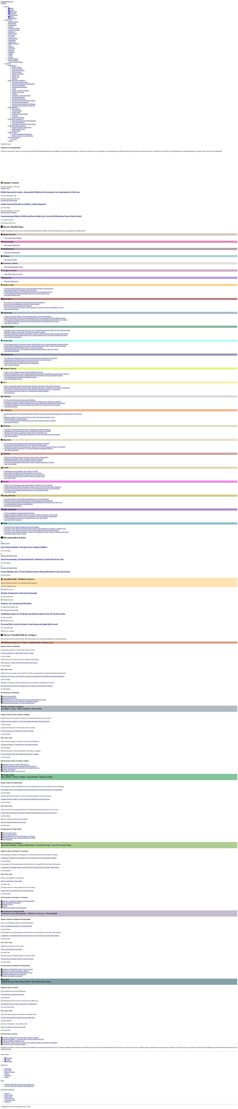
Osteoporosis (12, 42)
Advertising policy (9, 1100)
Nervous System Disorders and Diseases (24, 104)
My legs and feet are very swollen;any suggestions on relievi (20, 701)
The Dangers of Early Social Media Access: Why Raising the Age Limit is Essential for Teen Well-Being (31, 789)
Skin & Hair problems (18, 85)
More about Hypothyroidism (12, 337)
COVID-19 (11, 48)
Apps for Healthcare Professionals (22, 134)
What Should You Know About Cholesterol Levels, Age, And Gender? (27, 518)
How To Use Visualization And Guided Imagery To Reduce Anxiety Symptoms (29, 485)
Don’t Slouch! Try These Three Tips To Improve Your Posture (19, 662)
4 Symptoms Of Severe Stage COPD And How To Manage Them (25, 476)
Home (11, 8)
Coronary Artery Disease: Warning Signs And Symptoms (22, 527)
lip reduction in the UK (10, 698)
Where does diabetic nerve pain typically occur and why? (20, 766)
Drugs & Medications (18, 122)
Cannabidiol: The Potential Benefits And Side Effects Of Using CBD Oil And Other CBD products (30, 867)
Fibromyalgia (12, 23)
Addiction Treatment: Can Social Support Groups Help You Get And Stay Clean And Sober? (33, 405)
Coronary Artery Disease (15, 62)
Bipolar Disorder (13, 22)
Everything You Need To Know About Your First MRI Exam (19, 1004)
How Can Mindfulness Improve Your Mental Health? (16, 926)
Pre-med (14, 139)
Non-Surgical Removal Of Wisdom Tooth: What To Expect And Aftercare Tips (29, 292)
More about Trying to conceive (13, 274)
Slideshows (7, 1075)
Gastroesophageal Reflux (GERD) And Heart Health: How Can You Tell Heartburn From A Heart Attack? (41, 216)
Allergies (10, 27)
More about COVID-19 (11, 422)
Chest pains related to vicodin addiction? (15, 908)
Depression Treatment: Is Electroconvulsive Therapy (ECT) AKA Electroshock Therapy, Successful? (35, 447)
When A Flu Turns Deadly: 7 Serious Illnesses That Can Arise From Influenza (28, 316)
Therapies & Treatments (15, 119)
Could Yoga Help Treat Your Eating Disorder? (19, 504)
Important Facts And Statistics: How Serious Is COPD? (22, 471)
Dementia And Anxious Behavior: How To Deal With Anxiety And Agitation (28, 431)
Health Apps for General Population (22, 136)
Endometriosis (12, 25)
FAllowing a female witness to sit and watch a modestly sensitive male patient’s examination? (30, 1042)
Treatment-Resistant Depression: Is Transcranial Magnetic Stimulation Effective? (29, 448)
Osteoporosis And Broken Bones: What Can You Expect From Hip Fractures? (29, 360)
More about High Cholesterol (13, 520)
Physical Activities (17, 69)
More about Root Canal (11, 309)
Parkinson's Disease (14, 28)
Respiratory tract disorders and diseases (23, 105)
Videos (12, 17)
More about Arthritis (10, 464)
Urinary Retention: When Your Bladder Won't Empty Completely (20, 754)
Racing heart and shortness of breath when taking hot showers (21, 768)
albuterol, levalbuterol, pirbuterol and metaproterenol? (18, 901)
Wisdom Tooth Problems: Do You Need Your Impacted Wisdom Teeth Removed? (29, 288)
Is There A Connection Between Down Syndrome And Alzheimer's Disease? (28, 429)
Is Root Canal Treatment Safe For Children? (19, 306)
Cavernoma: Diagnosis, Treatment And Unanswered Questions (19, 744)
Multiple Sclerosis (13, 43)
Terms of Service (9, 1098)
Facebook (9, 1058)
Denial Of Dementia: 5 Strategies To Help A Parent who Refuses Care (26, 433)
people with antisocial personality (12, 976)
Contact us (7, 1102)
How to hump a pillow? (10, 834)
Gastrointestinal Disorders (19, 87)
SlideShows (13, 18)
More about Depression (11, 450)
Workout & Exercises (18, 70)
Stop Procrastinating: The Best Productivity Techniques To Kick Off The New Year (32, 559)
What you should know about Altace (11, 881)
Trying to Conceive (14, 30)
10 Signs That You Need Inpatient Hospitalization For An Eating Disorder (27, 499)
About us (7, 1093)
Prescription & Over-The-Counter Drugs (24, 124)
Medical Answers (9, 1072)
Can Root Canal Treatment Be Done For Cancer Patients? (23, 304)
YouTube (9, 1061)
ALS (9, 45)
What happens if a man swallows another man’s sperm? (19, 838)
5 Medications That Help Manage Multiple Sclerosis (21, 377)
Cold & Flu (11, 37)
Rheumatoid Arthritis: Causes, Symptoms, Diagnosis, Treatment (24, 459)
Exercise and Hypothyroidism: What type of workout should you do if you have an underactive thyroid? (36, 335)
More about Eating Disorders (12, 506)
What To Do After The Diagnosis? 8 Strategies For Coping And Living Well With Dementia (33, 434)
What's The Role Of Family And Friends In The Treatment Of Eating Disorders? (29, 501)
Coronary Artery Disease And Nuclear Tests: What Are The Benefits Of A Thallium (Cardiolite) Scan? (36, 528)
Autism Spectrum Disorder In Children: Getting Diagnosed (23, 204)
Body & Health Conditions (16, 80)
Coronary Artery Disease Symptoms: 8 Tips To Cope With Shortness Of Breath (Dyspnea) (32, 530)
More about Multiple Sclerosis (13, 379)
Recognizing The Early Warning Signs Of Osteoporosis (22, 361)
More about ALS (9, 393)
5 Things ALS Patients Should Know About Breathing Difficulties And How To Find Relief (33, 389)
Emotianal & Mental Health (16, 126)
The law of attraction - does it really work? (13, 1027)
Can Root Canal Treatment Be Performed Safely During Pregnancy (25, 302)
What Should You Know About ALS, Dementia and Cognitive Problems (27, 391)
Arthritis (10, 53)
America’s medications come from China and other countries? (21, 1037)
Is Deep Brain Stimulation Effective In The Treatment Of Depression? (26, 445)
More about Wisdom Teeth (12, 295)
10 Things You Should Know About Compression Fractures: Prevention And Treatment (31, 358)
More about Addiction (10, 406)
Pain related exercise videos (20, 82)
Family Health (12, 107)
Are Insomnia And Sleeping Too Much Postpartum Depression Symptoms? (28, 443)
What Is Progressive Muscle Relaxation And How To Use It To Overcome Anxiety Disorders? (33, 487)
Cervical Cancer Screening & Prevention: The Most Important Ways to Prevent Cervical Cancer (29, 813)
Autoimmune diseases (18, 97)
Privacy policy (8, 1095)
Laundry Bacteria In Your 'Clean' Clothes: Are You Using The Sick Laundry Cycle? (30, 417)
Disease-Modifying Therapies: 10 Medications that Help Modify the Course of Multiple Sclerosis (34, 375)
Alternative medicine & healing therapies (24, 121)
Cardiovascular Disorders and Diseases (23, 84)
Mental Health (16, 131)
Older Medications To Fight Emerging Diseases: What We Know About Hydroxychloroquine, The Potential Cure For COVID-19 (44, 414)
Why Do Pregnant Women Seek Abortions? (13, 822)
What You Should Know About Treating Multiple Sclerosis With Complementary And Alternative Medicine (37, 374)
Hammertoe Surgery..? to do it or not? (14, 771)
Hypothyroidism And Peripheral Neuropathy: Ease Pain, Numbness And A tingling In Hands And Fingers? (37, 333)
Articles (11, 10)
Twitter (8, 1060)
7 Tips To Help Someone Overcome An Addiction (20, 400)
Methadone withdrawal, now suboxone (14, 974)
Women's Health (17, 110)
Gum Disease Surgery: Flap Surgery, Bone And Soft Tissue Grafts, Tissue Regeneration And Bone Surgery (37, 344)
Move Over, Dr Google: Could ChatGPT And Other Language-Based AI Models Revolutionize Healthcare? (32, 676)
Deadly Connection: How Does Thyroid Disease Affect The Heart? (25, 332)
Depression (11, 52)
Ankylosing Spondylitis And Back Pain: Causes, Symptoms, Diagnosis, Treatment (30, 462)
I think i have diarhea (9, 769)
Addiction (11, 47)
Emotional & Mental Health (9, 200)
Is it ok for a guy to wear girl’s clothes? (14, 1044)
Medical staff (8, 1097)
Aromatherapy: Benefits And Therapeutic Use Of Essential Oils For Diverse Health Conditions (28, 858)
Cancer (14, 89)
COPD (10, 55)
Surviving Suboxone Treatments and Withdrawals (19, 1086)
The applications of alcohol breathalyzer (12, 994)
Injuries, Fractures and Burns (20, 90)
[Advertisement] (119, 167)
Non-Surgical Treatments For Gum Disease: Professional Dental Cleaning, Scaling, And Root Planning (36, 346)
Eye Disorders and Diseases (20, 102)
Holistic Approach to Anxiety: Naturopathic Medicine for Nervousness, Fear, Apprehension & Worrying (40, 192)
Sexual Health (16, 112)
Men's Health (16, 109)
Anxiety (10, 57)
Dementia (11, 50)
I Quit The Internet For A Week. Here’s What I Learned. (17, 653)
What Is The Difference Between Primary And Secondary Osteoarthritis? (27, 457)
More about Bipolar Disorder (12, 238)
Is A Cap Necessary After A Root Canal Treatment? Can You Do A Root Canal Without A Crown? (35, 307)
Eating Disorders (13, 58)
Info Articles (8, 1070)
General (10, 141)
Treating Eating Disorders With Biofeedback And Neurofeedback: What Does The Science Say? (34, 502)
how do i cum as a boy (9, 833)
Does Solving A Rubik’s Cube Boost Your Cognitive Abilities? (24, 547)
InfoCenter (13, 13)
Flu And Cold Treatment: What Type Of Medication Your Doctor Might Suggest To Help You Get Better (36, 320)
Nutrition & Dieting (17, 74)
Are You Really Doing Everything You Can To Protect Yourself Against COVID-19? (31, 420)
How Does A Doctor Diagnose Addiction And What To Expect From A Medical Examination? (33, 401)
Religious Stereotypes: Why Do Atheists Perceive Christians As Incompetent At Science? (27, 686)
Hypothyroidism (13, 38)
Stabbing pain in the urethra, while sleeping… (16, 764)
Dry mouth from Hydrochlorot (12, 903)
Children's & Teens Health (19, 114)
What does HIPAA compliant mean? (13, 1041)
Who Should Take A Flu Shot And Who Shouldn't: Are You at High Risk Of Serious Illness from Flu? (36, 318)
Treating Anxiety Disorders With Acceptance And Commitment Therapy (27, 490)
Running (14, 79)
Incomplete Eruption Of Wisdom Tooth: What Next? (21, 290)
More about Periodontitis (11, 351)
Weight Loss (15, 77)
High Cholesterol (13, 60)
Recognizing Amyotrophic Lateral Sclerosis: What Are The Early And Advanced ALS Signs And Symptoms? (38, 388)
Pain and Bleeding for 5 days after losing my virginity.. (19, 836)
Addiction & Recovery (18, 129)
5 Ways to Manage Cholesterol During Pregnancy (20, 513)
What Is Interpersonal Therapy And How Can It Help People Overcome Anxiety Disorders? (33, 488)
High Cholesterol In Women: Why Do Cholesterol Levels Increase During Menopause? (31, 516)
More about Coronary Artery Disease (15, 533)
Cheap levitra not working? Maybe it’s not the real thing (17, 890)
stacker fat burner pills (9, 696)
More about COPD (10, 478)
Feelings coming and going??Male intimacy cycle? (18, 972)
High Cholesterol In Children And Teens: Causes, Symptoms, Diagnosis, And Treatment (32, 515)
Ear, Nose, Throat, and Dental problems (23, 100)
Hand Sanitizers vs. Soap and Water (16, 419)
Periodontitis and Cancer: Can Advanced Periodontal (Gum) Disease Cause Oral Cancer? (32, 349)
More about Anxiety (10, 492)
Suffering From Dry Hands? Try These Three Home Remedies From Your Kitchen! (25, 721)
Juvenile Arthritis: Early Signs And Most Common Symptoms (24, 460)
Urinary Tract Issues (18, 92)
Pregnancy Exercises (18, 117)
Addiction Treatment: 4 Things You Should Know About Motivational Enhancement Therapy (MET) (35, 403)
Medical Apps (12, 132)
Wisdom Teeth (12, 33)
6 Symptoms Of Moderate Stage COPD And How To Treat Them (25, 474)
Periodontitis (12, 40)
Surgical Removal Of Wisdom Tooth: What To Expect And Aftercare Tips (27, 293)
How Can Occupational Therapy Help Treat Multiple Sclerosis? (24, 372)
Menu (4, 3)
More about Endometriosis (12, 252)
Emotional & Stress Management (21, 127)
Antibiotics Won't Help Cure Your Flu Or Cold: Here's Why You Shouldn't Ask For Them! (32, 321)
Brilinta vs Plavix (8, 904)
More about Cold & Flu (11, 323)
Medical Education (14, 137)
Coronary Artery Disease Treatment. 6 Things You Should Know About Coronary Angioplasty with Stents (37, 532)
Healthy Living (16, 67)
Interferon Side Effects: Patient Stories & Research (19, 1084)
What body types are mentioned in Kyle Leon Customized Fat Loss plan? (24, 699)
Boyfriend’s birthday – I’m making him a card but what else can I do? (23, 1039)
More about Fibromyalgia (11, 245)
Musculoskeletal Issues (18, 99)
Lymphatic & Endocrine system (21, 95)
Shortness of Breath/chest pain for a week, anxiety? (18, 969)
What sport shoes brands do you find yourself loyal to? (19, 703)
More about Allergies (10, 259)
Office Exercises (17, 72)
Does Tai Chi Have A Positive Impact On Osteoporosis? (22, 363)
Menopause (11, 32)
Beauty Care (15, 75)
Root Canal (11, 35)
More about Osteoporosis (11, 365)
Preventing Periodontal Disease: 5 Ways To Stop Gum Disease (24, 347)
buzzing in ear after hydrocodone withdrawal (16, 971)
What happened (7, 839)
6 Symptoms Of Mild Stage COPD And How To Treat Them (24, 473)
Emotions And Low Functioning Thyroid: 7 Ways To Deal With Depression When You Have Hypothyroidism (38, 330)
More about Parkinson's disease (13, 267)
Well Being (11, 65)
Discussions (13, 11)
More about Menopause (11, 281)
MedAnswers (14, 15)
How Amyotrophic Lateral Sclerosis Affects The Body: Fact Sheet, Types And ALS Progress (33, 386)
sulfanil (5, 906)
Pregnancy (15, 115)
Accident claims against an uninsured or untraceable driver (18, 1017)
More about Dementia (10, 436)
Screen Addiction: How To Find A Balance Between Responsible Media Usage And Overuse (35, 572)
